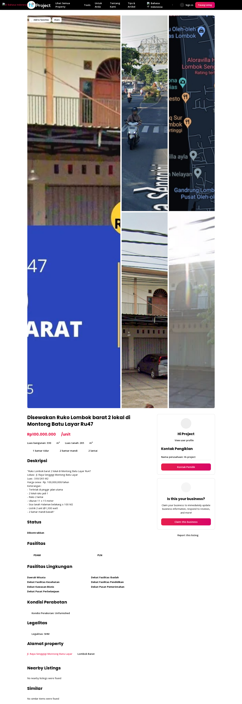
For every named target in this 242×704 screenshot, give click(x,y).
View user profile (184, 440)
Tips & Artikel (131, 5)
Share (57, 19)
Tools (87, 5)
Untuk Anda (98, 5)
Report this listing (187, 535)
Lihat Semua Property (62, 5)
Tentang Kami (115, 5)
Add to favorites (41, 19)
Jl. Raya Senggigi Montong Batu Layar (49, 653)
